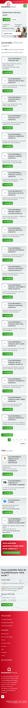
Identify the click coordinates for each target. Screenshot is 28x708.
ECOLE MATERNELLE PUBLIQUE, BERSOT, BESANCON (14, 99)
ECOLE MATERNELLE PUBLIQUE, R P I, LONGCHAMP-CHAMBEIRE (16, 483)
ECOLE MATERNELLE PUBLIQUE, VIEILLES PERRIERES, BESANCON (15, 362)
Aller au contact (6, 604)
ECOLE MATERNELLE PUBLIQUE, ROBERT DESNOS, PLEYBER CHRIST (16, 521)
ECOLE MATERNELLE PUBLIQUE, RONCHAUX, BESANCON (15, 305)
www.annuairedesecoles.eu (13, 508)
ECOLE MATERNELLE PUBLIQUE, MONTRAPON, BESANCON (16, 250)
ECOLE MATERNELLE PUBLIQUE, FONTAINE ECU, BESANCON (16, 381)
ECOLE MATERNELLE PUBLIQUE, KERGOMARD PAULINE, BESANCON (15, 268)
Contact (3, 655)
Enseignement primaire (6, 619)
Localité (14, 19)
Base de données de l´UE (17, 1)
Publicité (3, 640)
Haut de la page (8, 435)
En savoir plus (7, 72)
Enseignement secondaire (7, 622)
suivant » (23, 443)
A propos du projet (5, 643)
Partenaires (3, 652)
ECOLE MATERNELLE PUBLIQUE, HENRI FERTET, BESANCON (16, 418)
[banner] (8, 4)
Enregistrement (4, 633)
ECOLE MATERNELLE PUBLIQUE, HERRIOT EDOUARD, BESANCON (15, 211)
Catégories (7, 19)
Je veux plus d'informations (11, 552)
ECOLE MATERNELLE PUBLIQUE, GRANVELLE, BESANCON (15, 230)
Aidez (2, 649)
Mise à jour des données (7, 636)
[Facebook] (2, 696)
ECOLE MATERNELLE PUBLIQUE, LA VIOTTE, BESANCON (15, 174)
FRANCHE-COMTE (18, 52)
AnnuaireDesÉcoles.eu (6, 52)
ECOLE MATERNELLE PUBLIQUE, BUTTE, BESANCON (14, 117)
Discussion (3, 646)
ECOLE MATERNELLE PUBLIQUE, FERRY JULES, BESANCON (16, 324)
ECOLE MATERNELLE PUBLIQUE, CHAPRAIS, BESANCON (15, 156)
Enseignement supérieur (8, 28)
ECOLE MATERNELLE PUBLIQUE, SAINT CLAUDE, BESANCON (16, 344)
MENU (25, 5)
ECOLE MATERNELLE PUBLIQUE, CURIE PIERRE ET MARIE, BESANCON (16, 287)
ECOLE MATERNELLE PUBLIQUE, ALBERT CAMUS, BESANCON (16, 399)
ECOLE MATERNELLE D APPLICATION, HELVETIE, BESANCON (16, 193)
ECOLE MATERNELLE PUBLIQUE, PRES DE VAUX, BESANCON (16, 80)
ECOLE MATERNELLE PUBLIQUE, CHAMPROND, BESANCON (16, 136)
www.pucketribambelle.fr (12, 470)
